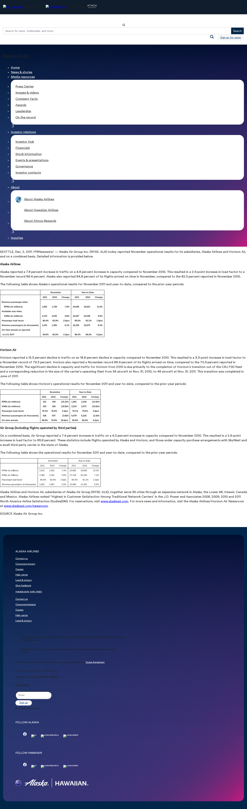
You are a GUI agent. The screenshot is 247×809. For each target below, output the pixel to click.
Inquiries (17, 238)
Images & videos (27, 92)
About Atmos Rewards (40, 221)
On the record (25, 117)
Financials (22, 148)
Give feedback (23, 586)
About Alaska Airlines (39, 199)
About (15, 187)
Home (15, 67)
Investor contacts (28, 172)
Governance (24, 166)
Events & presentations (31, 160)
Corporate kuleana (25, 605)
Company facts (26, 99)
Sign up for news (230, 37)
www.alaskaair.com (114, 501)
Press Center (24, 86)
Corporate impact (25, 564)
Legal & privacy (23, 580)
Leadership (23, 111)
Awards (20, 105)
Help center (21, 575)
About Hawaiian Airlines (41, 210)
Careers (19, 569)
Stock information (28, 154)
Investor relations (23, 132)
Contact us (21, 559)
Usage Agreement (95, 662)
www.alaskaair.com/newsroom (26, 506)
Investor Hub (24, 141)
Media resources (23, 77)
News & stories (21, 72)
